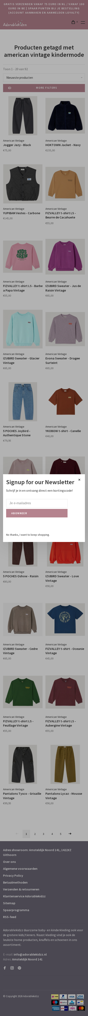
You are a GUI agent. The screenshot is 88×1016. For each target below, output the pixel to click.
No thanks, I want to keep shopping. (28, 534)
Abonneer (19, 513)
